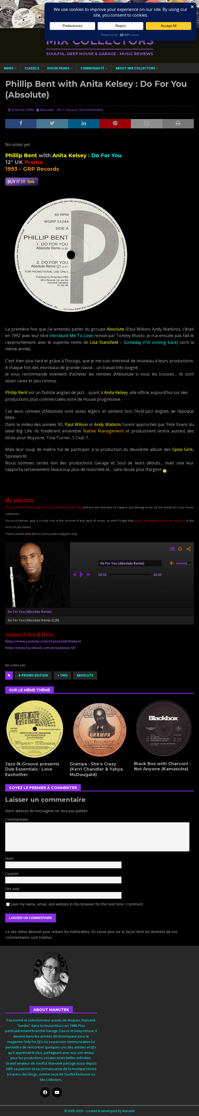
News (8, 68)
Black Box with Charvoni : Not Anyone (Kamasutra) (162, 766)
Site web (12, 888)
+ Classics (70, 109)
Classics (32, 68)
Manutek (47, 109)
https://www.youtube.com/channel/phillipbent (43, 641)
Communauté (92, 68)
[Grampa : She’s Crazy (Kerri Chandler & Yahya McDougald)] (99, 729)
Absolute (85, 675)
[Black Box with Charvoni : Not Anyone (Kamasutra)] (164, 728)
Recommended (91, 109)
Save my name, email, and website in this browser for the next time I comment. (77, 904)
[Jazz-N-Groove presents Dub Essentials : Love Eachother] (35, 729)
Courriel (11, 873)
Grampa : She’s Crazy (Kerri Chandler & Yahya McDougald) (96, 769)
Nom (9, 858)
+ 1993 (62, 675)
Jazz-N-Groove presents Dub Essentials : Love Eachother (32, 769)
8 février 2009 (22, 109)
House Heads (58, 68)
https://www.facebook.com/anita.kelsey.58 (40, 647)
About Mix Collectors (135, 68)
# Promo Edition (33, 675)
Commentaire (16, 819)
